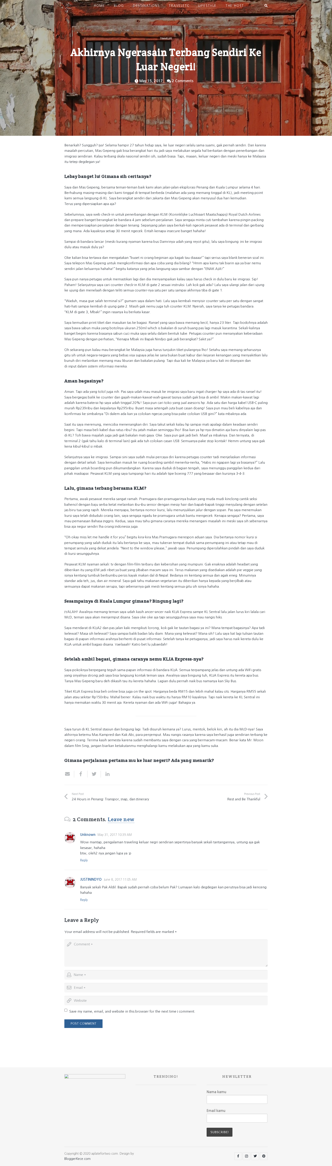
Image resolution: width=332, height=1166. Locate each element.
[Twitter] (255, 1156)
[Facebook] (238, 1156)
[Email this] (69, 774)
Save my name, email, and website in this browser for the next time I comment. (132, 1011)
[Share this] (81, 774)
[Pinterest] (264, 1156)
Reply (84, 860)
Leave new (121, 819)
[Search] (266, 5)
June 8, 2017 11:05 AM (120, 879)
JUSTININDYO (91, 879)
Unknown (88, 834)
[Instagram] (246, 1156)
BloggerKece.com (77, 1158)
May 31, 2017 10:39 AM (115, 834)
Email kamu (216, 1110)
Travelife (166, 38)
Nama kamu (216, 1092)
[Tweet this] (94, 774)
